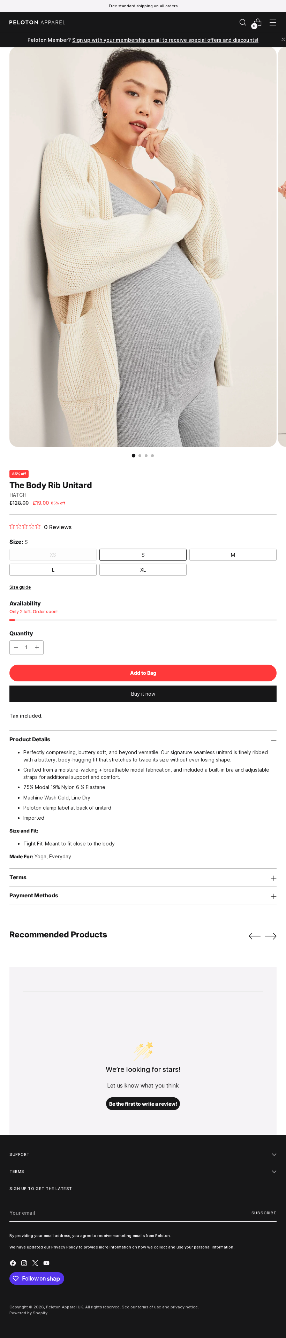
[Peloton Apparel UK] (37, 22)
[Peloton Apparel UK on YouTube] (47, 1264)
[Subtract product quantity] (16, 648)
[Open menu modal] (273, 22)
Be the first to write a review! (143, 1104)
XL (143, 570)
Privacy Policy (64, 1247)
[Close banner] (283, 40)
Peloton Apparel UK (64, 1307)
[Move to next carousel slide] (271, 936)
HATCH (18, 495)
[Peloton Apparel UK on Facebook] (13, 1264)
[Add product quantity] (37, 648)
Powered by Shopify (28, 1312)
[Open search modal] (243, 22)
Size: (18, 541)
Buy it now (143, 694)
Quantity (21, 633)
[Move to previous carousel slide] (255, 936)
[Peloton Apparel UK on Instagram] (25, 1264)
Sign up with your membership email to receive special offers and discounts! (165, 40)
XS (53, 555)
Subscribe (264, 1213)
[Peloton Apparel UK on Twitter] (36, 1264)
